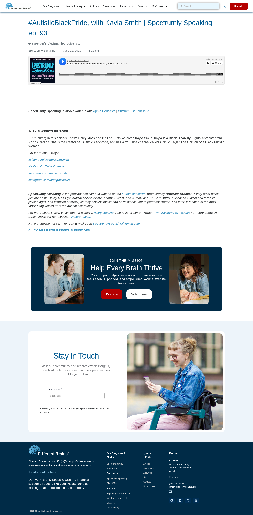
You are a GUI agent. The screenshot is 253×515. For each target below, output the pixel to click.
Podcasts (112, 473)
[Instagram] (196, 500)
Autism (53, 43)
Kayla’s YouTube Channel (46, 166)
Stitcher (123, 111)
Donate (146, 486)
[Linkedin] (180, 500)
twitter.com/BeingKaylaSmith (48, 159)
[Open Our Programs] (61, 6)
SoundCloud (140, 111)
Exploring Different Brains (119, 493)
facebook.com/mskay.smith (47, 173)
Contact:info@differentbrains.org (183, 482)
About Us (147, 473)
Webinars (111, 503)
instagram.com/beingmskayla (49, 180)
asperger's (39, 43)
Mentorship (112, 468)
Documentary (113, 507)
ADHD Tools (112, 483)
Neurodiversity (70, 43)
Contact (147, 482)
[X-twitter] (188, 500)
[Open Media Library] (84, 6)
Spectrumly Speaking (117, 479)
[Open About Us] (132, 6)
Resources (148, 468)
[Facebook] (172, 500)
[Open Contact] (166, 6)
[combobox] (198, 6)
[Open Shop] (146, 6)
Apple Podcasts (104, 111)
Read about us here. (42, 472)
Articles (146, 464)
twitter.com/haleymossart (172, 213)
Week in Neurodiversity (118, 498)
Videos (111, 488)
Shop (145, 477)
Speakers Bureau (115, 464)
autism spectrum (133, 194)
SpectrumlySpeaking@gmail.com (116, 223)
